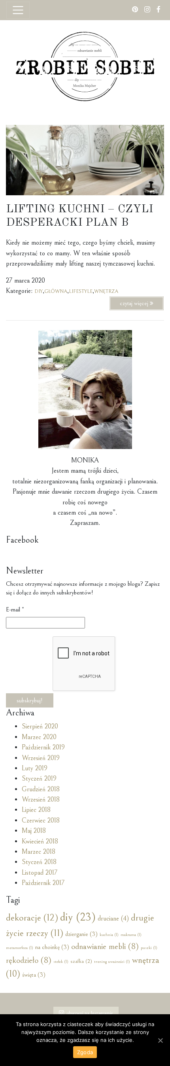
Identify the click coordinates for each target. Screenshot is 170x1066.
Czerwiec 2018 (41, 820)
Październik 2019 (43, 747)
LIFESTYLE (81, 291)
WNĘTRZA (106, 291)
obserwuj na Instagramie (90, 1013)
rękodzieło (28, 960)
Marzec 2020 (39, 737)
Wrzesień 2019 (41, 758)
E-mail (15, 609)
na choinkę (52, 947)
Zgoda (85, 1052)
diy (78, 917)
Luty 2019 (34, 768)
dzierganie (81, 934)
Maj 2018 (34, 831)
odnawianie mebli (105, 946)
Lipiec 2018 (36, 810)
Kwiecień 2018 (40, 841)
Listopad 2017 (39, 873)
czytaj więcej (135, 303)
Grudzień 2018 (41, 789)
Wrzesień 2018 (41, 800)
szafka (81, 961)
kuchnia (109, 934)
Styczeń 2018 (39, 862)
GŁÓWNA (55, 291)
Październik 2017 (43, 883)
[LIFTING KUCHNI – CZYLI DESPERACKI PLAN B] (85, 159)
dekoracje (32, 917)
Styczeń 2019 (39, 779)
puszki (149, 947)
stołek (60, 961)
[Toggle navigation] (18, 10)
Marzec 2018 (38, 852)
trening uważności (112, 961)
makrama (131, 934)
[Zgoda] (160, 1040)
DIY (38, 291)
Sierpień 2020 (40, 726)
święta (33, 974)
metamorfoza (19, 947)
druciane (113, 919)
